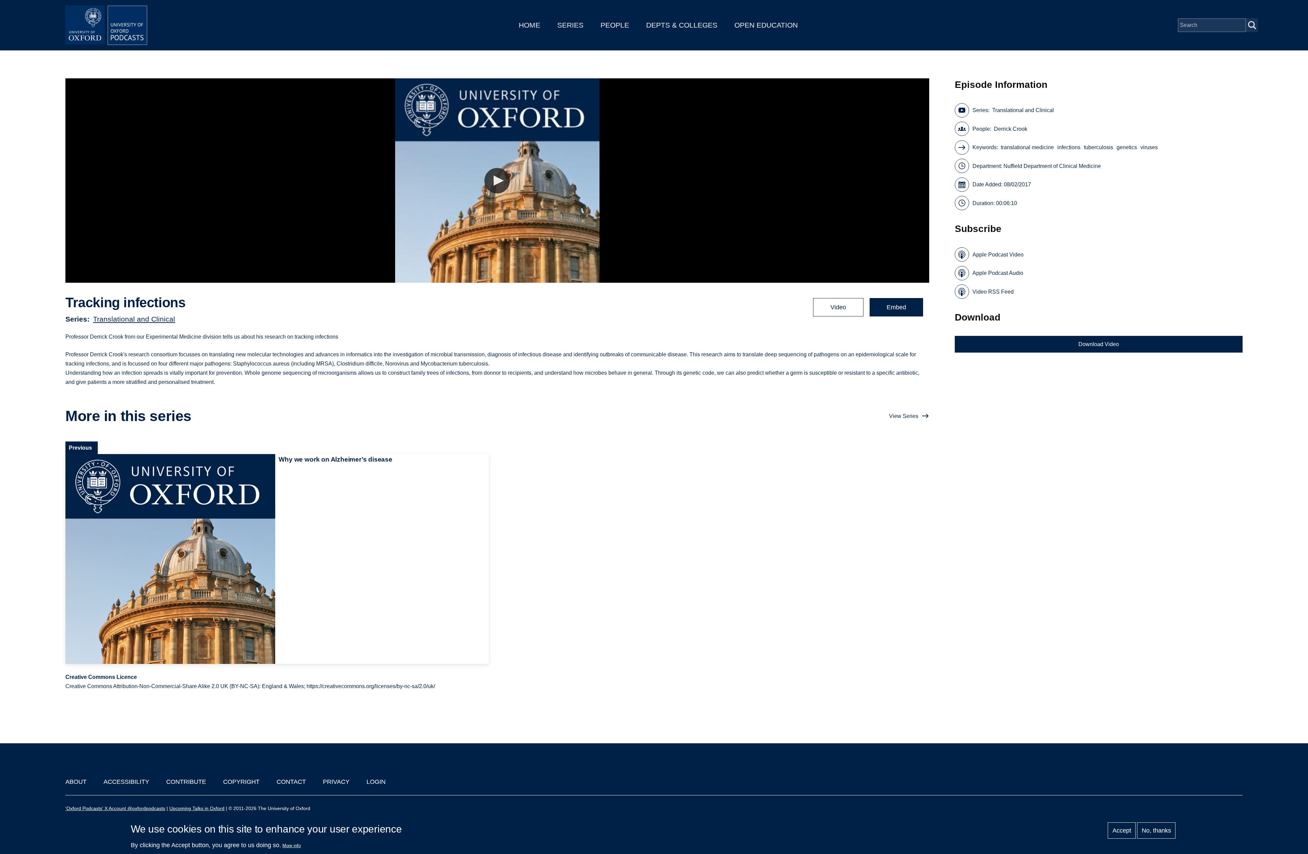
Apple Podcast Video (998, 255)
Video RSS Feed (993, 292)
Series (570, 25)
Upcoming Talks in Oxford (196, 808)
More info (291, 845)
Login (376, 781)
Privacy (336, 781)
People (615, 25)
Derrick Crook (1010, 129)
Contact (291, 781)
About (76, 781)
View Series (903, 416)
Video (838, 307)
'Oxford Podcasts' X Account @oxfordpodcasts (115, 808)
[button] (497, 180)
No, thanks (1156, 830)
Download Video (1098, 344)
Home (529, 25)
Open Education (766, 25)
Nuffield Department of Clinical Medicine (1052, 166)
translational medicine (1027, 147)
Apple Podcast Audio (997, 273)
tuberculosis (1098, 147)
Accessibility (126, 781)
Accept (1121, 830)
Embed (896, 307)
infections (1068, 147)
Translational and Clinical (134, 319)
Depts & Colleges (681, 25)
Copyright (241, 781)
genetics (1127, 147)
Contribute (186, 781)
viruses (1149, 147)
